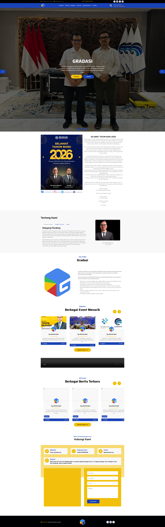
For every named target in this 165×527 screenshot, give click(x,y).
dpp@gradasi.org (59, 1)
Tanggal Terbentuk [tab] (59, 224)
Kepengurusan (86, 5)
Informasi (79, 5)
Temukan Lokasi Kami (47, 1)
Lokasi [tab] (67, 224)
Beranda (61, 5)
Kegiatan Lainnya (81, 350)
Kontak (95, 5)
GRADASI (44, 522)
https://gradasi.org (55, 452)
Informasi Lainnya (81, 424)
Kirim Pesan (93, 501)
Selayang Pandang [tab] (48, 224)
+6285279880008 (82, 452)
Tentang (67, 5)
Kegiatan (73, 5)
